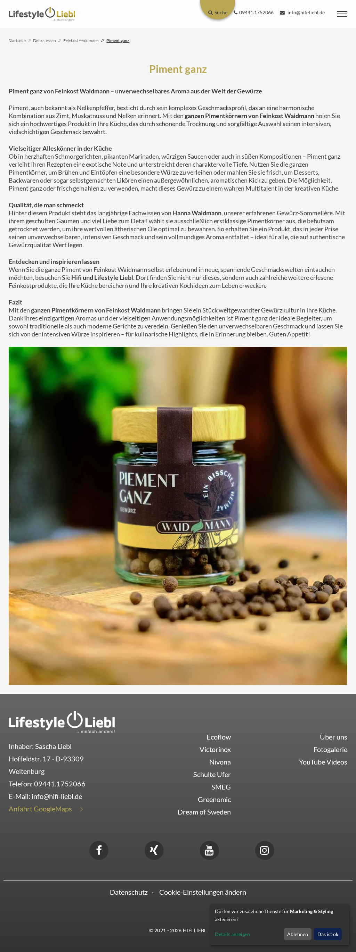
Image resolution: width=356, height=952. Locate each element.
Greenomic (214, 799)
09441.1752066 (60, 783)
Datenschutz (129, 892)
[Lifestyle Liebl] (42, 13)
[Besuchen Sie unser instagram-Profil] (264, 849)
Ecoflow (219, 737)
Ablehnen (297, 934)
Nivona (220, 762)
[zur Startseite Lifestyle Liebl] (62, 721)
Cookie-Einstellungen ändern (202, 892)
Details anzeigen (232, 934)
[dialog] (279, 924)
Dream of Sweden (204, 812)
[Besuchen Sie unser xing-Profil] (154, 849)
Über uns (333, 737)
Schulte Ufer (212, 774)
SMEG (221, 787)
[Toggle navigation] (342, 13)
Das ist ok (327, 934)
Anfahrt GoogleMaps (40, 808)
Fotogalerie (330, 749)
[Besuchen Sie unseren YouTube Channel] (209, 849)
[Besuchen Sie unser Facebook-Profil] (99, 849)
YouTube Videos (323, 762)
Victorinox (215, 749)
